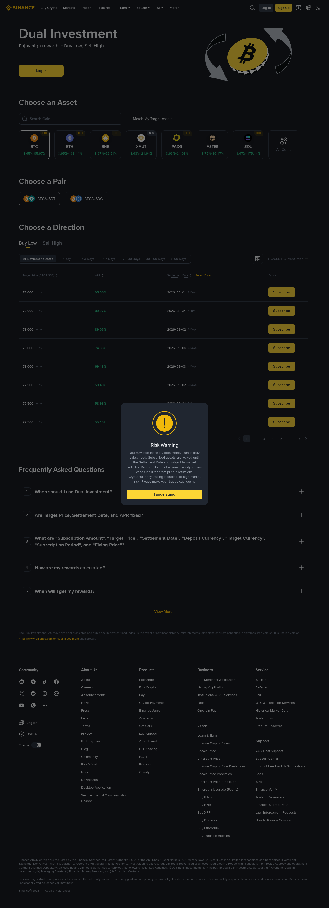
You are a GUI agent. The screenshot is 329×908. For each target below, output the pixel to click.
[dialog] (164, 454)
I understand (164, 494)
